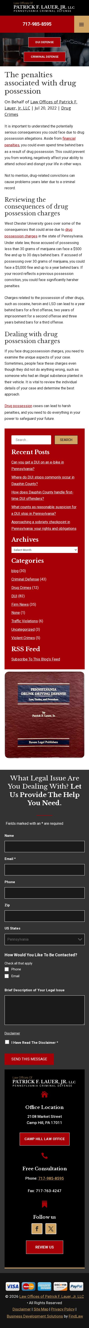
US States (12, 928)
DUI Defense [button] (44, 42)
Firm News (20, 604)
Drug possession (18, 406)
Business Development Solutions (35, 1316)
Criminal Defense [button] (44, 56)
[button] (81, 24)
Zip (7, 905)
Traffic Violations (24, 621)
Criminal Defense (25, 579)
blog (14, 571)
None (15, 612)
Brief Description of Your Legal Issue (35, 990)
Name (9, 836)
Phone (10, 882)
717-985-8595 (37, 24)
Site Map (41, 1309)
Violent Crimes (23, 638)
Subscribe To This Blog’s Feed (35, 659)
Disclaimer (12, 1033)
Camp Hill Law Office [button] (44, 1139)
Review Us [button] (44, 1247)
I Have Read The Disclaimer (34, 1043)
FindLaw (76, 1316)
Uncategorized (23, 629)
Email (10, 859)
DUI (14, 596)
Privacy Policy (63, 1309)
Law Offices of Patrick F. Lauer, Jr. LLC (51, 1296)
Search (66, 440)
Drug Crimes (21, 588)
